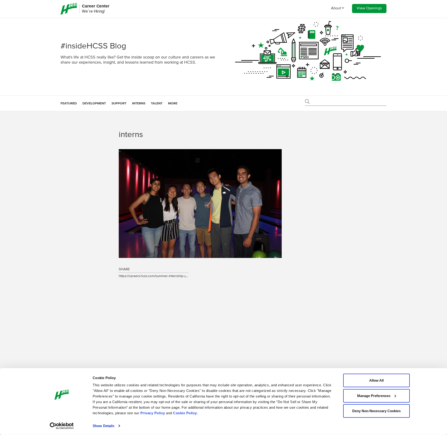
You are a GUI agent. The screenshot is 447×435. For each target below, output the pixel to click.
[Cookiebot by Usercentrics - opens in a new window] (61, 425)
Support (119, 103)
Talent (157, 103)
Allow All (376, 380)
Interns (138, 103)
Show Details (103, 426)
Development (94, 103)
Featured (69, 103)
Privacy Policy (152, 413)
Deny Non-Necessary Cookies (376, 411)
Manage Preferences (373, 395)
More (172, 103)
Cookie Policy (185, 413)
